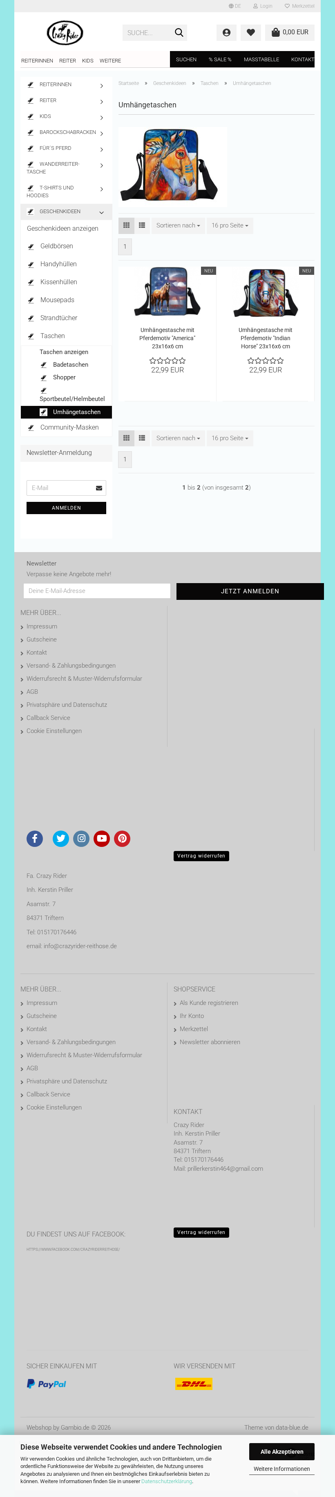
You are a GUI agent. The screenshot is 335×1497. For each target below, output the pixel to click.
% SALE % (220, 59)
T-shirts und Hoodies (50, 191)
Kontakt (303, 59)
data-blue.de (292, 1427)
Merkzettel (302, 6)
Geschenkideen (59, 211)
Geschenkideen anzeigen (62, 228)
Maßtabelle (261, 59)
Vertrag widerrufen (201, 856)
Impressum (42, 626)
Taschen (52, 336)
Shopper (63, 377)
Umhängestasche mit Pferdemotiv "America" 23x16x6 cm (167, 338)
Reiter (67, 61)
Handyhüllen (58, 264)
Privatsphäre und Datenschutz (67, 704)
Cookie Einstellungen (54, 731)
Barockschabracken (67, 132)
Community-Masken (69, 427)
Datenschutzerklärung (166, 1481)
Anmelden (66, 508)
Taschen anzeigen (64, 352)
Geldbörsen (56, 246)
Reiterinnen (37, 61)
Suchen (186, 59)
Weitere (110, 61)
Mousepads (56, 300)
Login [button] (265, 6)
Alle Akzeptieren (282, 1451)
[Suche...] (179, 33)
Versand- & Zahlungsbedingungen (71, 665)
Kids (88, 61)
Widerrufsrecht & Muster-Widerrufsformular (84, 678)
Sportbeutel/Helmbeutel (72, 399)
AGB (32, 691)
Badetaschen (69, 364)
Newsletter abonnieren (210, 1042)
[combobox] (178, 226)
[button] (235, 6)
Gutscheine (42, 639)
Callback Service (48, 718)
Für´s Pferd (54, 148)
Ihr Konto (192, 1016)
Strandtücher (58, 318)
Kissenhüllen (58, 282)
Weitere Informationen (282, 1469)
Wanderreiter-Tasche (53, 168)
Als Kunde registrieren (209, 1003)
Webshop (39, 1427)
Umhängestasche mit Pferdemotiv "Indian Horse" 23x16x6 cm (266, 338)
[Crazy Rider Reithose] (65, 32)
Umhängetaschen (75, 412)
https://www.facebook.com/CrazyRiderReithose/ (73, 1250)
